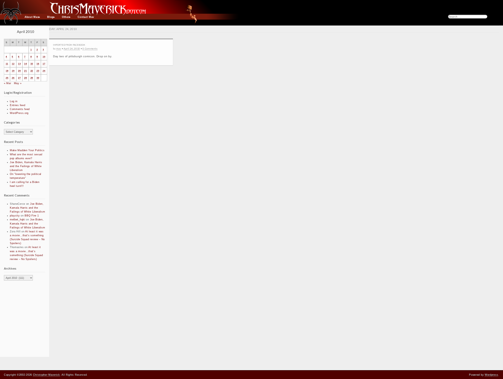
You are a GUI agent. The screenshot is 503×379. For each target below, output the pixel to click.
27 (19, 78)
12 (13, 64)
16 (38, 64)
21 (25, 71)
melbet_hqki (17, 219)
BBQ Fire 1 (32, 215)
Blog (50, 17)
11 (7, 64)
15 (31, 64)
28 (25, 78)
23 (38, 71)
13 (19, 64)
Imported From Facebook (69, 45)
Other (65, 17)
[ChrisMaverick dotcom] (251, 7)
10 (44, 56)
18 (7, 71)
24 (44, 71)
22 (31, 71)
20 (19, 71)
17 (44, 64)
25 (7, 78)
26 (13, 78)
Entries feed (17, 105)
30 (38, 78)
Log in (13, 101)
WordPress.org (19, 113)
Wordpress (491, 374)
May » (18, 83)
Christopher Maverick (46, 374)
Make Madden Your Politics (27, 150)
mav (58, 48)
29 (31, 78)
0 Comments (90, 48)
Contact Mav (86, 17)
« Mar (7, 83)
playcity (15, 215)
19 (13, 71)
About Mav (32, 17)
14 (25, 64)
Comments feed (20, 109)
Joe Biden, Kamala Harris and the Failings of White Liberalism (26, 166)
